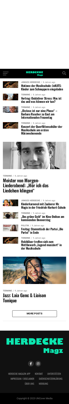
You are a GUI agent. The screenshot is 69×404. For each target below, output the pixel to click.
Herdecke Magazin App (19, 374)
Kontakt (39, 374)
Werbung (43, 383)
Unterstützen (54, 374)
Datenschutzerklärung (50, 378)
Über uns (29, 383)
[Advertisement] (34, 34)
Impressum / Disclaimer (22, 378)
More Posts (34, 313)
